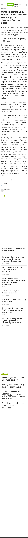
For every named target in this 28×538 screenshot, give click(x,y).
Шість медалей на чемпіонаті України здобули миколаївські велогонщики (13, 310)
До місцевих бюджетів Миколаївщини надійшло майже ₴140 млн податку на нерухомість (14, 281)
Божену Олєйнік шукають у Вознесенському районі (11, 292)
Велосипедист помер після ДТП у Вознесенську (14, 301)
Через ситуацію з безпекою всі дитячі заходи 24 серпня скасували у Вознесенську (13, 259)
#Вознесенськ (4, 186)
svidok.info (4, 183)
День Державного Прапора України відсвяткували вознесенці (12, 270)
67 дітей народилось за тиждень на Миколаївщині (13, 249)
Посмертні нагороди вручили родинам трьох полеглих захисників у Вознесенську (12, 321)
